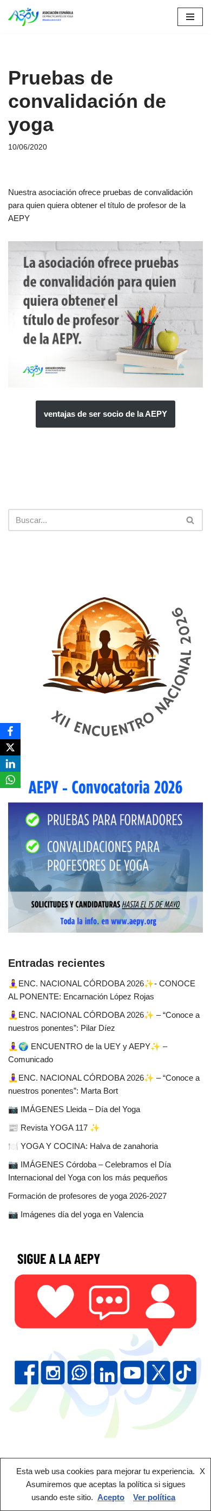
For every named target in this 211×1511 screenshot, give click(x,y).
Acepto (110, 1497)
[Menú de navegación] (190, 17)
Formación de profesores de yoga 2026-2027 (87, 1195)
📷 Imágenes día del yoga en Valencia (75, 1214)
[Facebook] (10, 731)
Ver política (154, 1497)
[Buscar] (191, 520)
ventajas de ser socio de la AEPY (105, 413)
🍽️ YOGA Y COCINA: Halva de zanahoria (83, 1146)
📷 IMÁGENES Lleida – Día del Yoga (74, 1109)
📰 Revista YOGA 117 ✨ (54, 1127)
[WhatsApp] (10, 780)
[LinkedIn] (10, 764)
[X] (10, 747)
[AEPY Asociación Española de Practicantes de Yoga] (40, 17)
